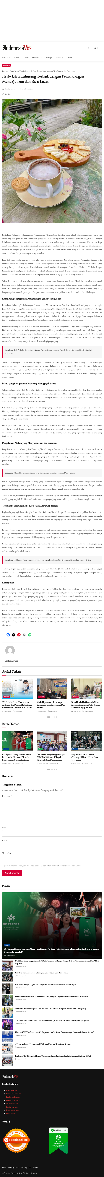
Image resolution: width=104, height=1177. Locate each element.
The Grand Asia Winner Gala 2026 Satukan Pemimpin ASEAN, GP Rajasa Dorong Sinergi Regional (52, 1020)
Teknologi (59, 57)
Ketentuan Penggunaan (10, 1167)
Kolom (69, 57)
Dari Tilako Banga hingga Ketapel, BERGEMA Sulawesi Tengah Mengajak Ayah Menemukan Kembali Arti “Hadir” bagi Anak (51, 758)
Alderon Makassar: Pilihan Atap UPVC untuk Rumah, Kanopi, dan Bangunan (43, 1044)
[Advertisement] (52, 22)
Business (25, 57)
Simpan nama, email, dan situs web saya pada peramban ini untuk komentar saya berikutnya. (43, 865)
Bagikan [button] (8, 94)
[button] (89, 48)
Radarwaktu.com (12, 1110)
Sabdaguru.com (11, 1107)
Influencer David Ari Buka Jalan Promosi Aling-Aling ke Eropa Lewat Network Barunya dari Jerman (51, 996)
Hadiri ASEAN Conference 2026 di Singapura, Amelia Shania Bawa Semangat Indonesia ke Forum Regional (54, 1032)
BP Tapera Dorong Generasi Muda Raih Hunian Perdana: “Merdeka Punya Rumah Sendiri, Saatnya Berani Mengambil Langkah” (16, 758)
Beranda (5, 71)
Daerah (16, 57)
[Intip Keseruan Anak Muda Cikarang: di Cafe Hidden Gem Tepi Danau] (86, 749)
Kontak (35, 1167)
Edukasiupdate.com (13, 1097)
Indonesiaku (37, 57)
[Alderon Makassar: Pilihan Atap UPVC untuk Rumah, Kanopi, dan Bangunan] (7, 1052)
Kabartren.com (11, 1090)
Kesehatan (6, 65)
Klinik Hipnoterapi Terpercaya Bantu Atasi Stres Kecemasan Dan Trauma (44, 473)
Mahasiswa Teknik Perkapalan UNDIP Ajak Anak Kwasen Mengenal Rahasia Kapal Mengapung (50, 1008)
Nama (5, 827)
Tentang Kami (26, 1167)
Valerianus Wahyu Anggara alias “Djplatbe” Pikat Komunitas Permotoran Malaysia (45, 984)
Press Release (11, 1113)
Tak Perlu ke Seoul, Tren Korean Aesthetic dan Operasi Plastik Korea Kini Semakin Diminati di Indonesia (17, 705)
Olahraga (48, 57)
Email (5, 840)
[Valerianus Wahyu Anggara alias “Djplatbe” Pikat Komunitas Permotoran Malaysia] (7, 992)
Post (11, 71)
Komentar (7, 796)
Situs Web (6, 853)
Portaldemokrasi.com (13, 1094)
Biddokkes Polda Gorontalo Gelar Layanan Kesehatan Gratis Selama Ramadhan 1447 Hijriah (52, 560)
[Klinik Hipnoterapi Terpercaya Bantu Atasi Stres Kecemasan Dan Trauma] (52, 697)
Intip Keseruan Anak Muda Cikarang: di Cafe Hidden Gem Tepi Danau (84, 757)
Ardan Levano (11, 660)
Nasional (6, 57)
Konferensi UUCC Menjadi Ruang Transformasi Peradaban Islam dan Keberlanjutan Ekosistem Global (53, 1056)
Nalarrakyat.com (12, 1103)
